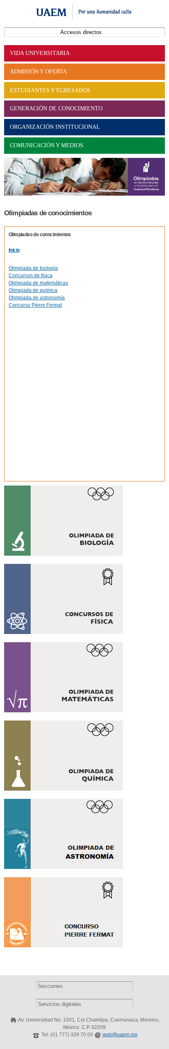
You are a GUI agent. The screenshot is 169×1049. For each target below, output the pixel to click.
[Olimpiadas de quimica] (63, 787)
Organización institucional (55, 127)
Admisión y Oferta (38, 71)
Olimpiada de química (33, 290)
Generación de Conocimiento (56, 108)
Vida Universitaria (40, 53)
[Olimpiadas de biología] (63, 552)
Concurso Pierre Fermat (35, 305)
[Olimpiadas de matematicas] (63, 708)
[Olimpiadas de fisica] (63, 630)
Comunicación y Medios (46, 145)
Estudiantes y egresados (50, 90)
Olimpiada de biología (33, 268)
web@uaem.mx (120, 1035)
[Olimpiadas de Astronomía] (63, 865)
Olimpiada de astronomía (37, 298)
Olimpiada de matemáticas (38, 283)
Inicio (14, 250)
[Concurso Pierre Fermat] (63, 943)
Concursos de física (31, 275)
